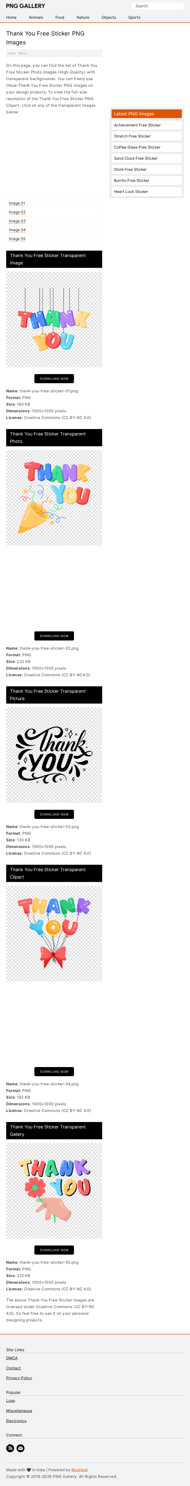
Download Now (54, 378)
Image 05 (17, 238)
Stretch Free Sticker (132, 136)
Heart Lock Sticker (131, 191)
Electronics (16, 1420)
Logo (10, 1400)
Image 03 (17, 221)
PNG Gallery (25, 6)
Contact (13, 1368)
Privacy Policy (19, 1378)
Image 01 (17, 203)
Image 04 (17, 229)
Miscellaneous (19, 1410)
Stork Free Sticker (130, 169)
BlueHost (79, 1470)
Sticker (22, 53)
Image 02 (17, 212)
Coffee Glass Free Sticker (137, 147)
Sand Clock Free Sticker (136, 158)
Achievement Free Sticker (137, 125)
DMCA (12, 1358)
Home (12, 53)
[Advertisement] (54, 156)
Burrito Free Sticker (131, 180)
